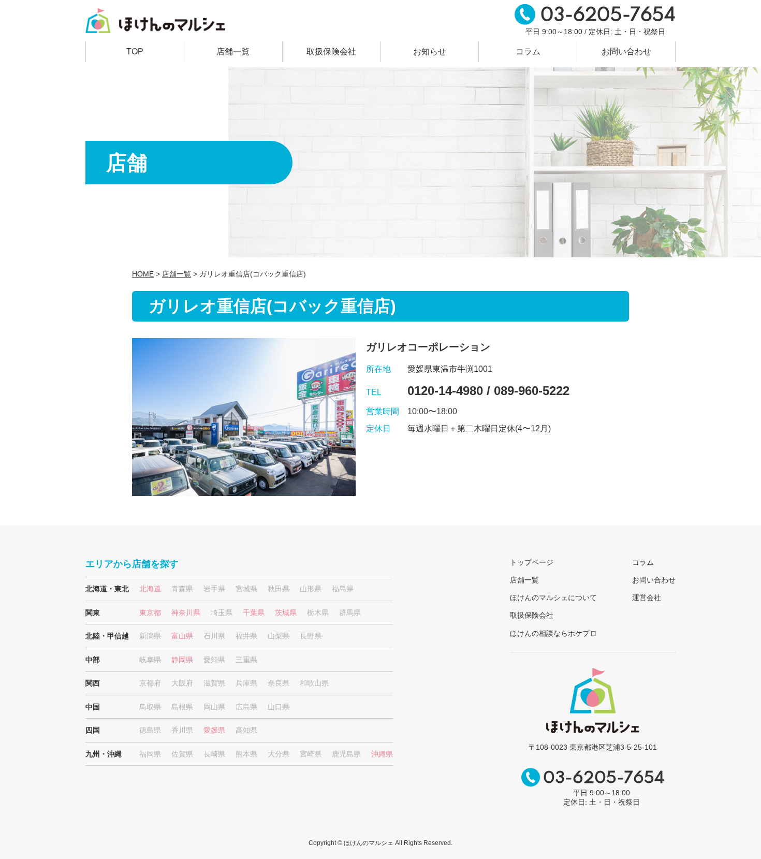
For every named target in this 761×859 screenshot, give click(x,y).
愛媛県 (214, 730)
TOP (134, 51)
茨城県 (286, 612)
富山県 (182, 636)
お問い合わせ (626, 51)
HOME (143, 274)
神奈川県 (185, 612)
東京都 (150, 612)
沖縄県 (382, 754)
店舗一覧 (233, 51)
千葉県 (254, 612)
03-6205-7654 (608, 15)
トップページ (531, 562)
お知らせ (429, 51)
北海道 (150, 589)
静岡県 (182, 660)
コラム (528, 51)
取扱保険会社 (331, 51)
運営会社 (646, 597)
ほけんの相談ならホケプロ (553, 633)
